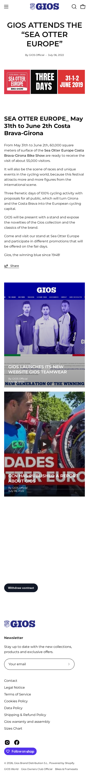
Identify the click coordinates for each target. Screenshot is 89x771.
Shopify (69, 763)
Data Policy (13, 708)
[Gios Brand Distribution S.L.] (44, 6)
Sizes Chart (13, 728)
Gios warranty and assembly (27, 722)
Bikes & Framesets (66, 769)
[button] (74, 7)
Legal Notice (14, 687)
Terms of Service (17, 694)
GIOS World (11, 769)
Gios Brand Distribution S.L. (31, 763)
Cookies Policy (16, 701)
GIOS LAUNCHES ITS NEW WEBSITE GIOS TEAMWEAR (37, 369)
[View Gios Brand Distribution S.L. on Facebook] (17, 742)
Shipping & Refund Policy (25, 715)
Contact (10, 681)
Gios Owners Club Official (36, 769)
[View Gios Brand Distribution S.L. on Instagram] (7, 742)
